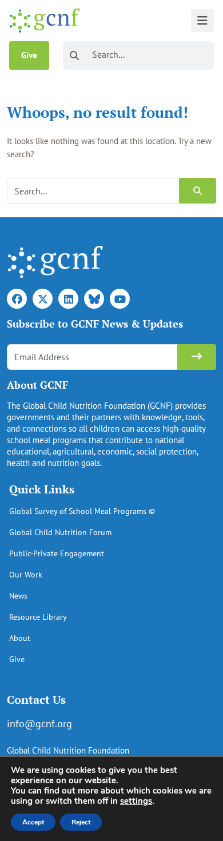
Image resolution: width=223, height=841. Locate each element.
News (18, 596)
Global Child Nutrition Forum (60, 532)
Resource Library (38, 617)
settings (136, 801)
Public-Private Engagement (56, 553)
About (19, 638)
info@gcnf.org (39, 723)
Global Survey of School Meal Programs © (82, 511)
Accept (33, 822)
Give (29, 55)
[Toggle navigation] (202, 20)
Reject (80, 822)
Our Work (25, 574)
